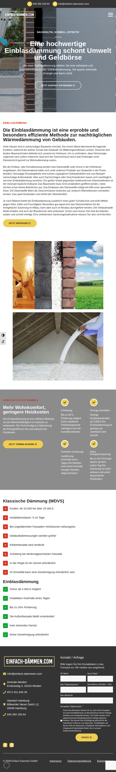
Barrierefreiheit (105, 761)
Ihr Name (64, 673)
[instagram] (12, 745)
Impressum (55, 761)
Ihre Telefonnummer (69, 684)
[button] (6, 765)
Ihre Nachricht (66, 695)
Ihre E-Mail (92, 673)
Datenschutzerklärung (79, 761)
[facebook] (5, 745)
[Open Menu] (110, 14)
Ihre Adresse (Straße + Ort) (99, 684)
